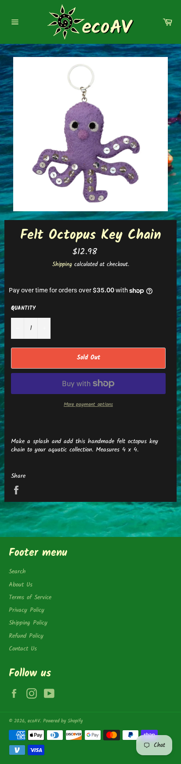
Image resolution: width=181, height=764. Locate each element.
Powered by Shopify (63, 721)
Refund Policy (26, 636)
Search (17, 571)
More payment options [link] (88, 405)
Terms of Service (30, 597)
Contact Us (23, 649)
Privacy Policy (26, 610)
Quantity (23, 309)
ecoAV (34, 721)
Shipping (62, 264)
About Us (21, 585)
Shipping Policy (28, 623)
